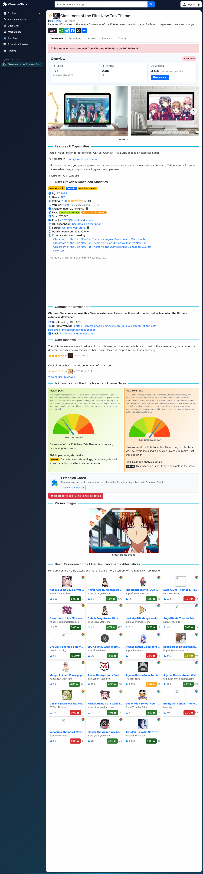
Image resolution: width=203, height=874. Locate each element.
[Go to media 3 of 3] (127, 140)
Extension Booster (18, 44)
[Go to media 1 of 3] (120, 140)
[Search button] (151, 4)
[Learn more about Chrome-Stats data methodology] (88, 227)
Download (75, 38)
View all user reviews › (61, 376)
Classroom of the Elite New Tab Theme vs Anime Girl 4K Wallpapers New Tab (100, 243)
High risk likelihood (93, 212)
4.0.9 (66, 204)
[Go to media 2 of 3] (124, 140)
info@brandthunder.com (83, 159)
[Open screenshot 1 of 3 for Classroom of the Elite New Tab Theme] (88, 111)
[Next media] (193, 111)
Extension (70, 20)
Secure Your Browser (73, 487)
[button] (191, 4)
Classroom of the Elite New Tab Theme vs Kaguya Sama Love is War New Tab (100, 239)
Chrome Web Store (73, 227)
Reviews (107, 38)
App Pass (13, 38)
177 (63, 197)
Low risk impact (69, 212)
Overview (57, 38)
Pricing (12, 50)
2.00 (74, 201)
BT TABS (56, 20)
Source (91, 38)
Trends (122, 38)
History (12, 59)
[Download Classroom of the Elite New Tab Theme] (172, 72)
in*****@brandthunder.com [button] (76, 220)
